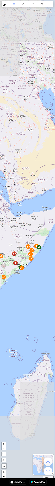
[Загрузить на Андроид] (38, 482)
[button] (3, 265)
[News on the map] (5, 4)
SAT (4, 466)
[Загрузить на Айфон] (17, 482)
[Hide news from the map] (4, 460)
